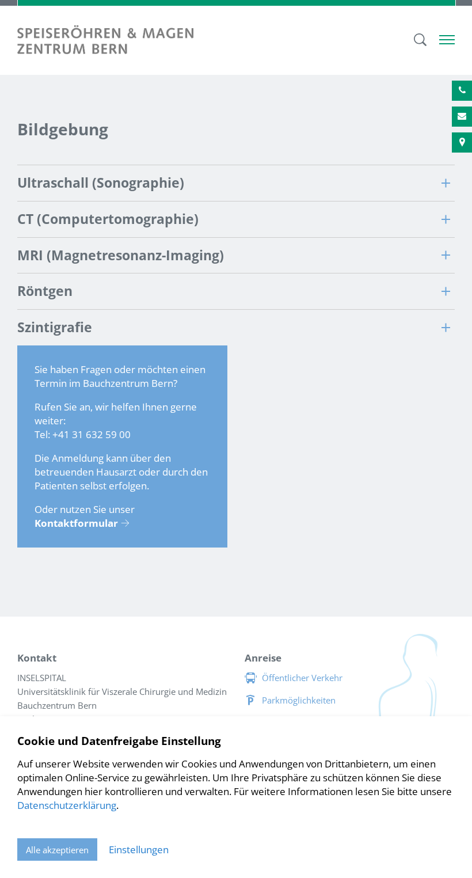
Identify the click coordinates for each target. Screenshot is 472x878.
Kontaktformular (76, 523)
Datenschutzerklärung (66, 805)
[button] (236, 183)
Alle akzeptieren (57, 850)
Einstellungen (139, 849)
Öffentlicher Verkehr (302, 677)
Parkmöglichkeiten (299, 700)
